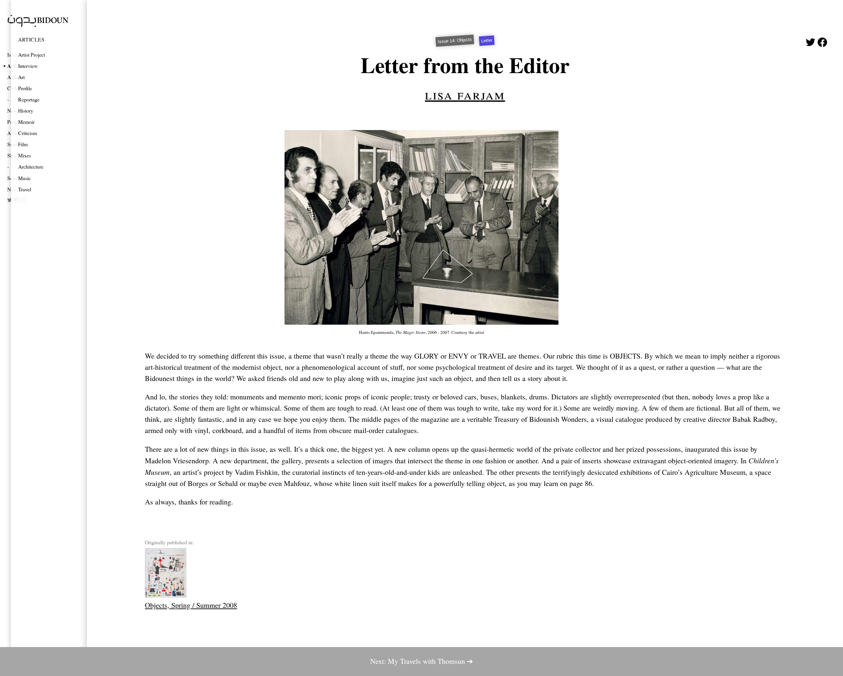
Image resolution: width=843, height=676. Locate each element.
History (25, 110)
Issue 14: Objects (455, 40)
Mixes (24, 155)
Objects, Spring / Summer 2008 (191, 605)
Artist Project (31, 54)
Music (24, 178)
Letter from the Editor (465, 65)
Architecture (30, 166)
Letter (486, 40)
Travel (24, 189)
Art (21, 76)
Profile (25, 88)
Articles (31, 39)
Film (23, 144)
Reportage (29, 99)
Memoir (26, 121)
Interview (28, 65)
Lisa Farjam (465, 93)
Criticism (27, 132)
